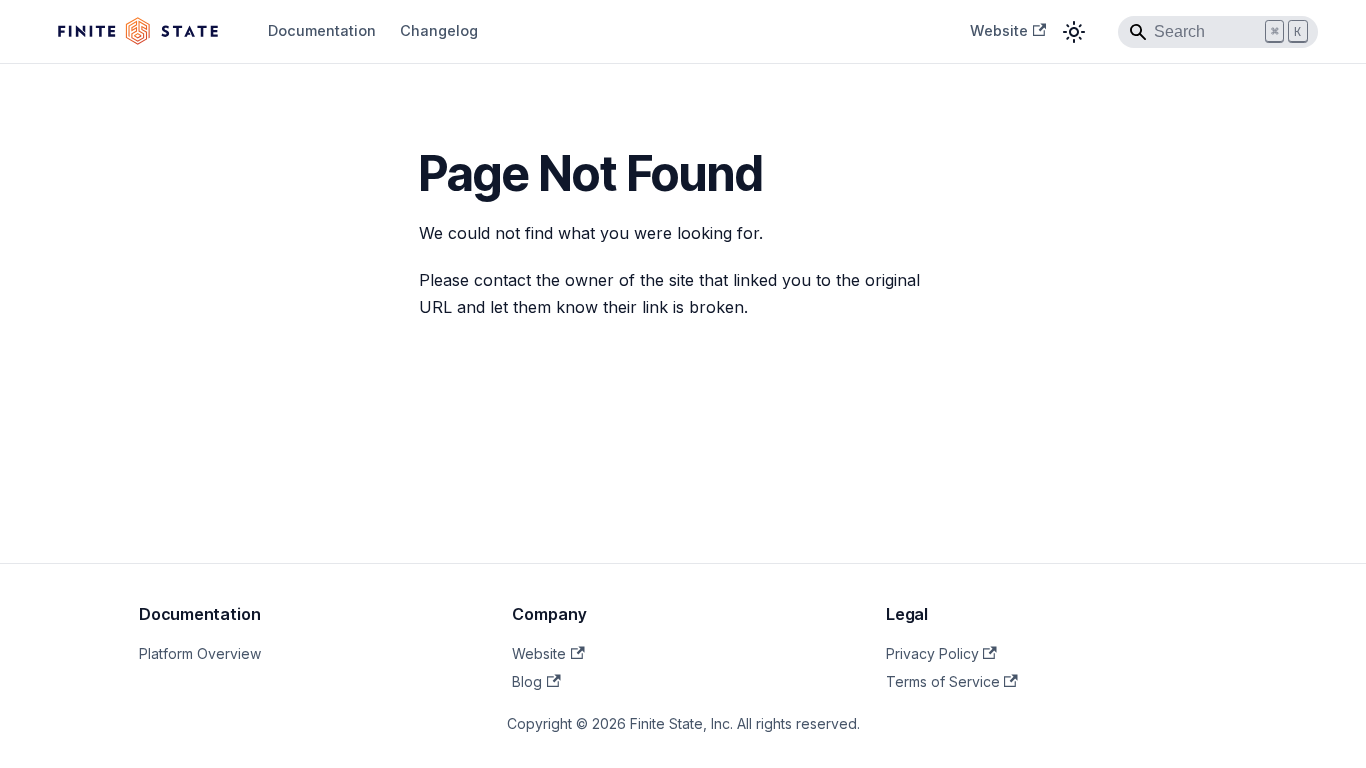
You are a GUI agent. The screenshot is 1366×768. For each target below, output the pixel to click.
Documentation (322, 30)
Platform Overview (200, 653)
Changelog (439, 30)
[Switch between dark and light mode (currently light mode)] (1074, 32)
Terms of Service (943, 681)
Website (999, 30)
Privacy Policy (932, 653)
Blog (527, 681)
